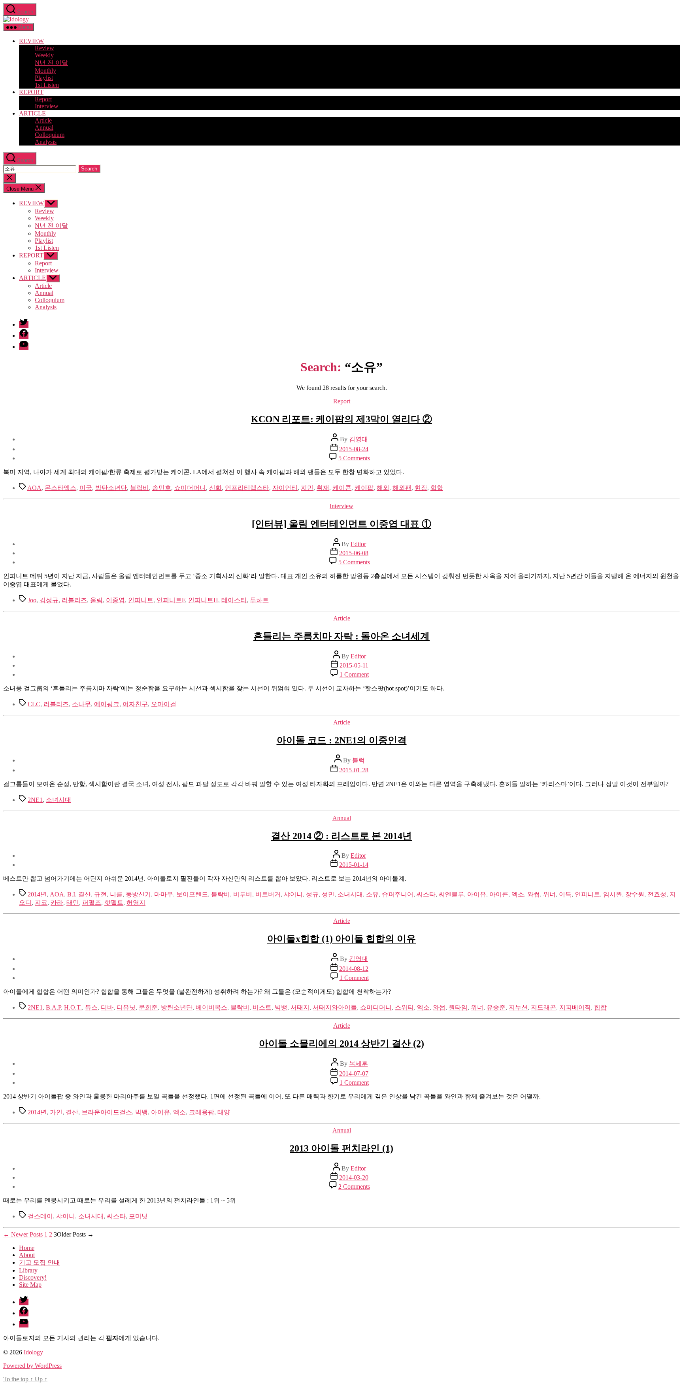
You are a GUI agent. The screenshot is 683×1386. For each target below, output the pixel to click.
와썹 (533, 894)
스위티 (404, 1007)
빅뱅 (281, 1007)
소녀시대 (58, 799)
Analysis (46, 141)
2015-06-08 (353, 553)
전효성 (656, 894)
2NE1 (35, 799)
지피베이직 (575, 1007)
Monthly (45, 70)
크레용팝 (201, 1112)
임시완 (612, 894)
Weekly (44, 55)
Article (43, 120)
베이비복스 (211, 1007)
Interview (46, 106)
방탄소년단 (111, 487)
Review (44, 48)
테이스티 (234, 600)
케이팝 (364, 487)
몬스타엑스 (60, 487)
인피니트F (171, 600)
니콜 (116, 894)
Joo (32, 600)
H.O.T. (73, 1007)
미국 (85, 487)
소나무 (81, 704)
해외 (383, 487)
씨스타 (426, 894)
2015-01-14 (353, 864)
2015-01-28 (353, 770)
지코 (41, 902)
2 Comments (354, 1186)
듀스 (91, 1007)
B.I (71, 894)
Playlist (44, 77)
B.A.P (53, 1007)
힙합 (436, 487)
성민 (328, 894)
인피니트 (140, 600)
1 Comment (354, 674)
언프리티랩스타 (247, 487)
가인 (56, 1112)
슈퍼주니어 (397, 894)
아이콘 (498, 894)
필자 (112, 1338)
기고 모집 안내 (39, 1262)
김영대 (358, 439)
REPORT (31, 92)
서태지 (300, 1007)
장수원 (634, 894)
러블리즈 (74, 600)
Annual (44, 127)
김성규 (49, 600)
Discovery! (33, 1277)
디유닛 (126, 1007)
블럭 (358, 760)
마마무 (163, 894)
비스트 (262, 1007)
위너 (549, 894)
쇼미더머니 (190, 487)
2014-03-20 (353, 1177)
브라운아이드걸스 (106, 1112)
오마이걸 (163, 704)
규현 (100, 894)
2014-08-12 (353, 968)
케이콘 (341, 487)
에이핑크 (106, 704)
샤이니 (293, 894)
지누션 (518, 1007)
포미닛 (138, 1216)
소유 (372, 894)
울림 (96, 600)
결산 (84, 894)
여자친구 (135, 704)
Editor (358, 544)
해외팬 (401, 487)
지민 (307, 487)
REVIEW (31, 41)
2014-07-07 (353, 1073)
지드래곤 (543, 1007)
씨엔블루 (451, 894)
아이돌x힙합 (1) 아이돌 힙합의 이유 (341, 939)
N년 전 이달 (51, 62)
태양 (223, 1112)
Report (43, 99)
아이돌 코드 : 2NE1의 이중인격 (342, 740)
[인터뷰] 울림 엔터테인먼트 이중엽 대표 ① (341, 524)
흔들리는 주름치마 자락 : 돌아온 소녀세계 (341, 636)
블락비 (139, 487)
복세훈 (358, 1063)
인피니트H (203, 600)
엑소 (517, 894)
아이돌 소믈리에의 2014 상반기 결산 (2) (341, 1043)
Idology (33, 1352)
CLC (34, 704)
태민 (72, 902)
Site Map (30, 1284)
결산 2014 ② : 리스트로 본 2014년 (341, 836)
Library (28, 1270)
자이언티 (285, 487)
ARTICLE (32, 113)
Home (26, 1247)
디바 (107, 1007)
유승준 (496, 1007)
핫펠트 (113, 902)
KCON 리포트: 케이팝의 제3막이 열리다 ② (341, 419)
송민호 (161, 487)
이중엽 (115, 600)
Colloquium (49, 134)
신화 (215, 487)
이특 (565, 894)
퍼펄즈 (91, 902)
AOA (34, 487)
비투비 (242, 894)
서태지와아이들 (335, 1007)
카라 (57, 902)
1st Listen (47, 84)
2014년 (37, 894)
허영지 (135, 902)
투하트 (259, 600)
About (27, 1255)
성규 (312, 894)
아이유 (476, 894)
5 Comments (354, 458)
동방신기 (138, 894)
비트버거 (268, 894)
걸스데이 (40, 1216)
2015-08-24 (353, 449)
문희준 (148, 1007)
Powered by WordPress (32, 1365)
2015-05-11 (354, 665)
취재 (323, 487)
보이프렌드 (192, 894)
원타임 (458, 1007)
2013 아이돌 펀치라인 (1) (341, 1148)
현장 (421, 487)
